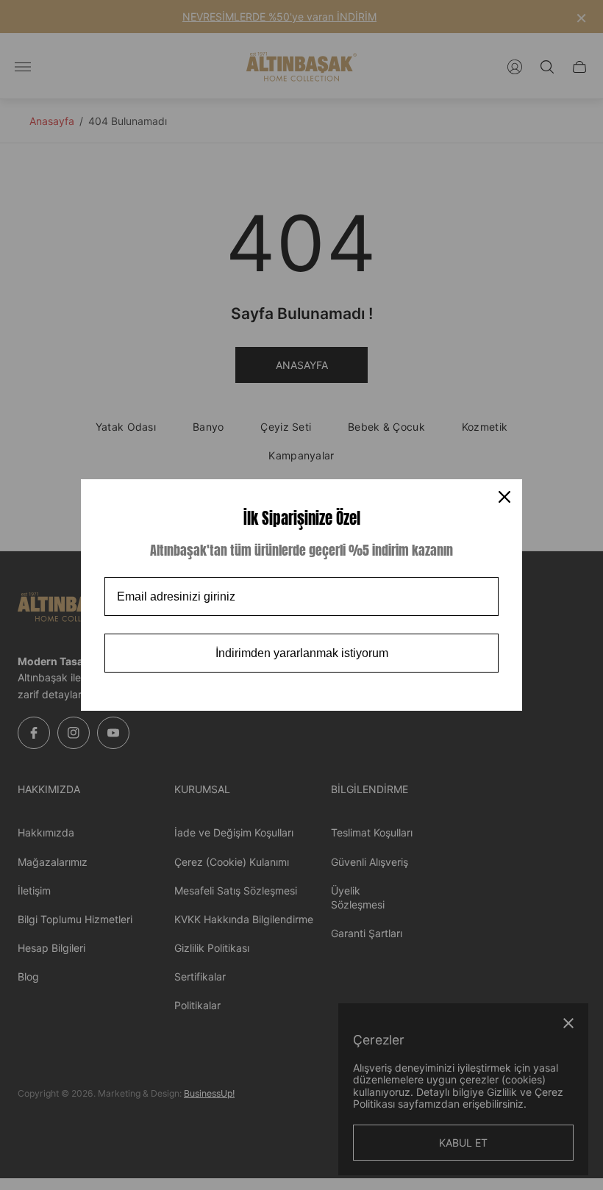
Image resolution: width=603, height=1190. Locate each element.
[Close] (504, 497)
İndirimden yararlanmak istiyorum (301, 653)
